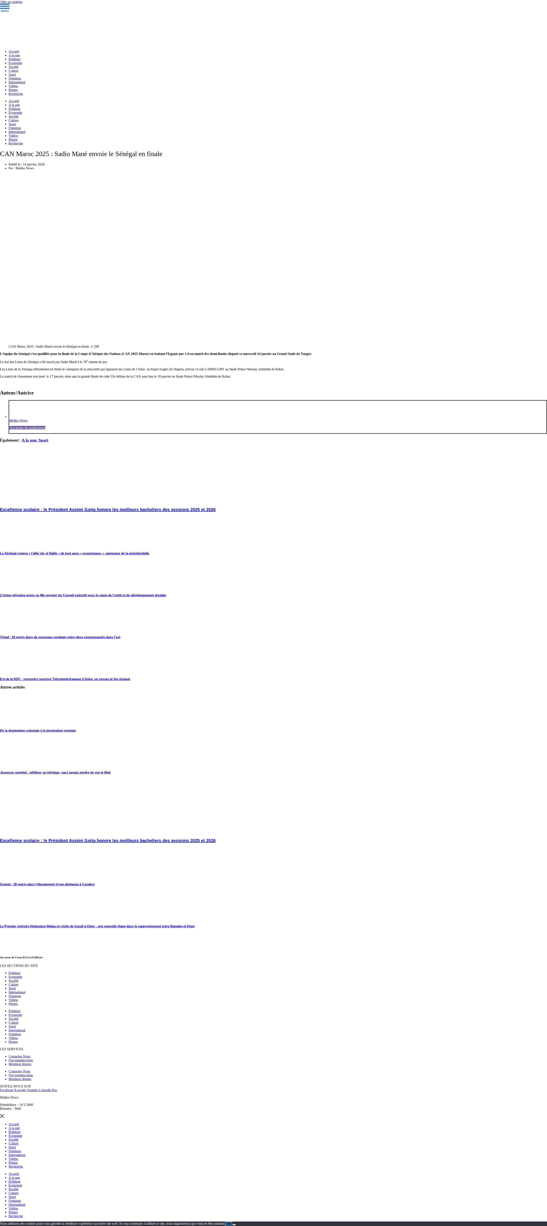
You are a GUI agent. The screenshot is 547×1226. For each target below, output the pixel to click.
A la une (14, 55)
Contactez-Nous (19, 1056)
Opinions (15, 78)
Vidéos (13, 86)
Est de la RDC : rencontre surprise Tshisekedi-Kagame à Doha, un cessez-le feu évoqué (65, 679)
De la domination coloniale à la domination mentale (38, 730)
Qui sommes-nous (21, 1060)
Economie (15, 977)
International (17, 82)
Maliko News (18, 420)
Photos (13, 90)
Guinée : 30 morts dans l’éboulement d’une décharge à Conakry (47, 884)
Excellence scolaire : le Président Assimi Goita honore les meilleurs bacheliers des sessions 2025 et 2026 (108, 509)
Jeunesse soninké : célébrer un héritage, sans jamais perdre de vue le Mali (55, 772)
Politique (15, 59)
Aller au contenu (11, 2)
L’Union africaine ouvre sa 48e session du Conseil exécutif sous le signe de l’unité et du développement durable (83, 595)
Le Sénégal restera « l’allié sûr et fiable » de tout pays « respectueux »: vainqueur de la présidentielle (74, 553)
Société (13, 67)
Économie (15, 63)
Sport (12, 74)
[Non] (234, 1224)
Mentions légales (20, 1064)
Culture (14, 70)
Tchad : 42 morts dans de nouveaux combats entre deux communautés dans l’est (60, 637)
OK (229, 1223)
